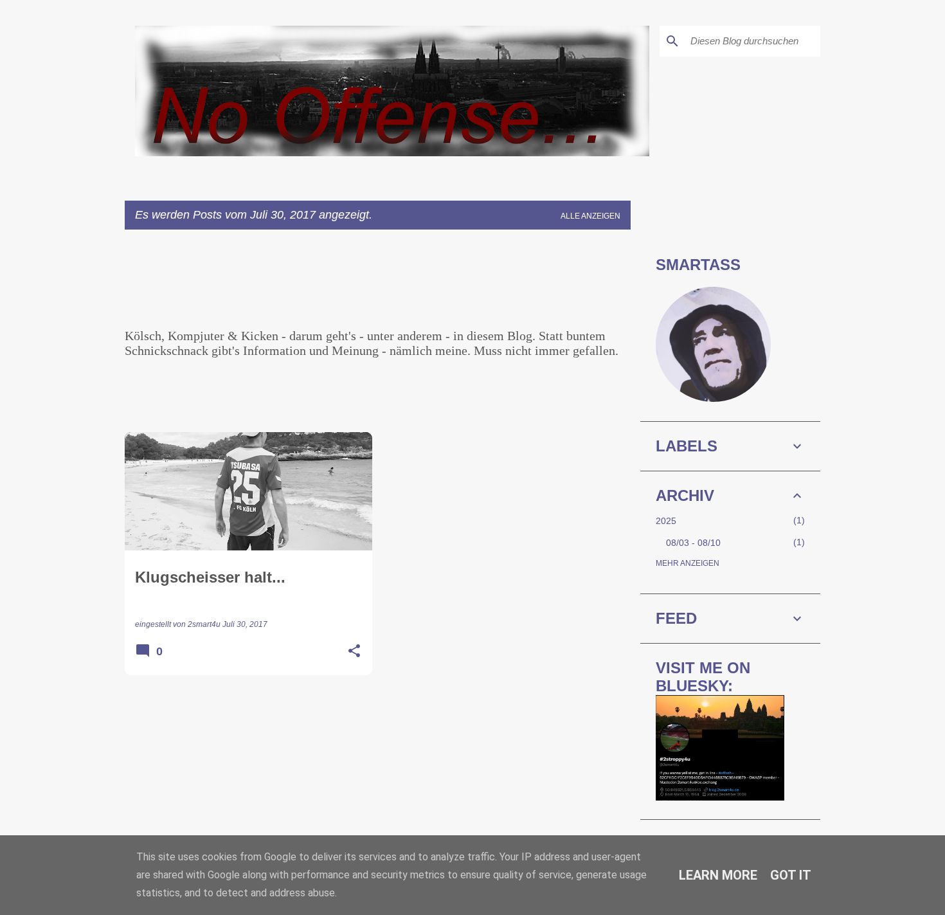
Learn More (718, 875)
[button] (354, 651)
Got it (790, 875)
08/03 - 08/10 (693, 543)
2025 (666, 521)
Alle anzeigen (590, 216)
